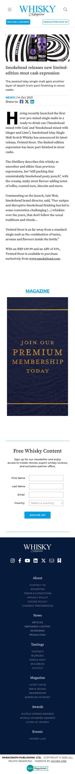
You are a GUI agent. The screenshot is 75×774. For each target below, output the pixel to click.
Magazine (38, 290)
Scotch (37, 668)
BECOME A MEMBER (18, 22)
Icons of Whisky (37, 722)
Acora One (58, 761)
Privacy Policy (37, 597)
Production (37, 634)
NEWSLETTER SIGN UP (55, 22)
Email (21, 494)
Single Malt (37, 659)
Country (19, 503)
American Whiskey (38, 697)
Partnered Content (38, 626)
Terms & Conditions (37, 593)
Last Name (18, 486)
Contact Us (37, 585)
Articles (37, 622)
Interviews (37, 630)
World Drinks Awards (37, 713)
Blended (37, 655)
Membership (37, 693)
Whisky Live (37, 738)
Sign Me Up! (37, 515)
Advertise (38, 589)
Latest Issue (37, 684)
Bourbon (37, 663)
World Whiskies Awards (37, 717)
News (11, 97)
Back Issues (37, 688)
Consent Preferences (37, 605)
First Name (18, 478)
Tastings (37, 651)
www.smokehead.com (44, 259)
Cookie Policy (37, 601)
